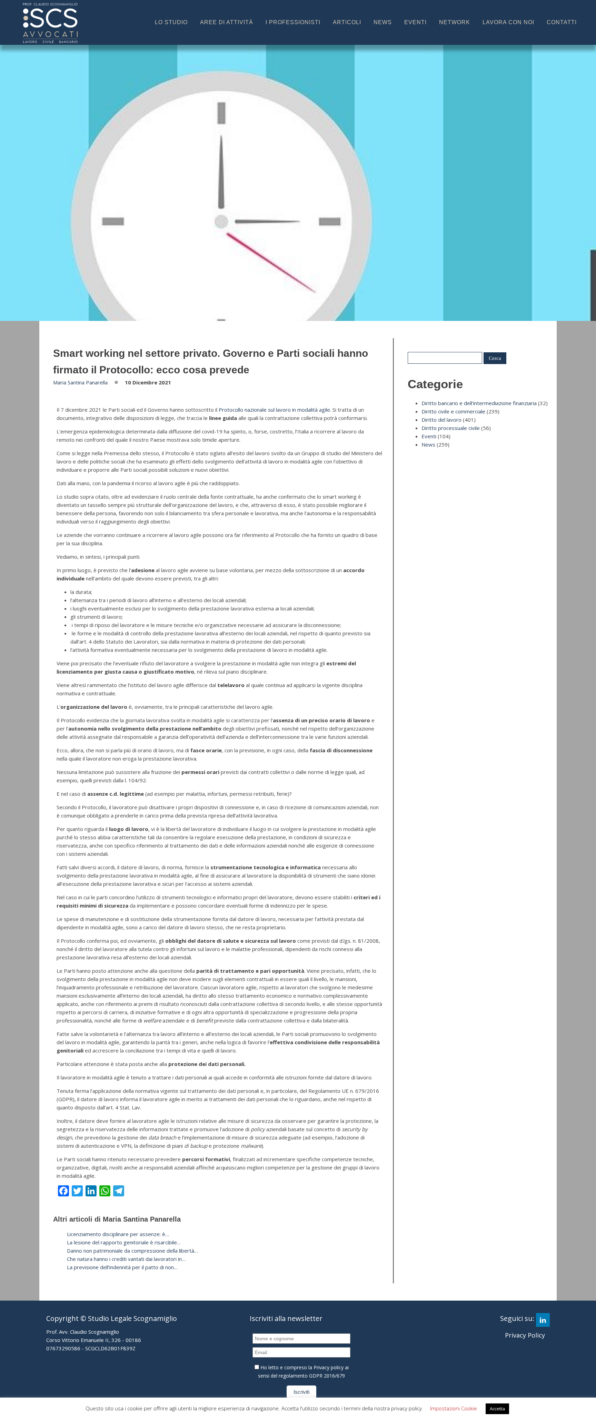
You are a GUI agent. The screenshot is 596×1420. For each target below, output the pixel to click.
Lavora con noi (508, 22)
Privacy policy (329, 1367)
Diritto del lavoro (441, 419)
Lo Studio (171, 22)
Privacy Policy (525, 1335)
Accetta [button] (497, 1409)
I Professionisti (293, 22)
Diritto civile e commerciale (453, 411)
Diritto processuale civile (450, 427)
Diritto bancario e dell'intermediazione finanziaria (479, 403)
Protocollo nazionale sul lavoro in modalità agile (274, 409)
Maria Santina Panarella (80, 382)
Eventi (415, 22)
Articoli (347, 22)
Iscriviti (301, 1392)
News (383, 22)
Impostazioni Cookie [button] (453, 1408)
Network (454, 22)
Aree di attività (226, 22)
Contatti (562, 22)
